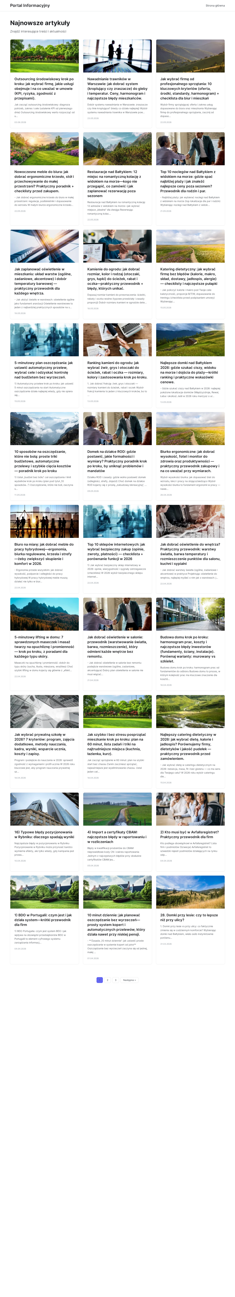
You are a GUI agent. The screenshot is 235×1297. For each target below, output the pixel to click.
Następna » (129, 980)
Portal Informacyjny (30, 5)
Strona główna (215, 5)
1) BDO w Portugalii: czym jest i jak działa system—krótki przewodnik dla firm (43, 920)
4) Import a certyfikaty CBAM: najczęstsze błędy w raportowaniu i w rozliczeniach (116, 837)
